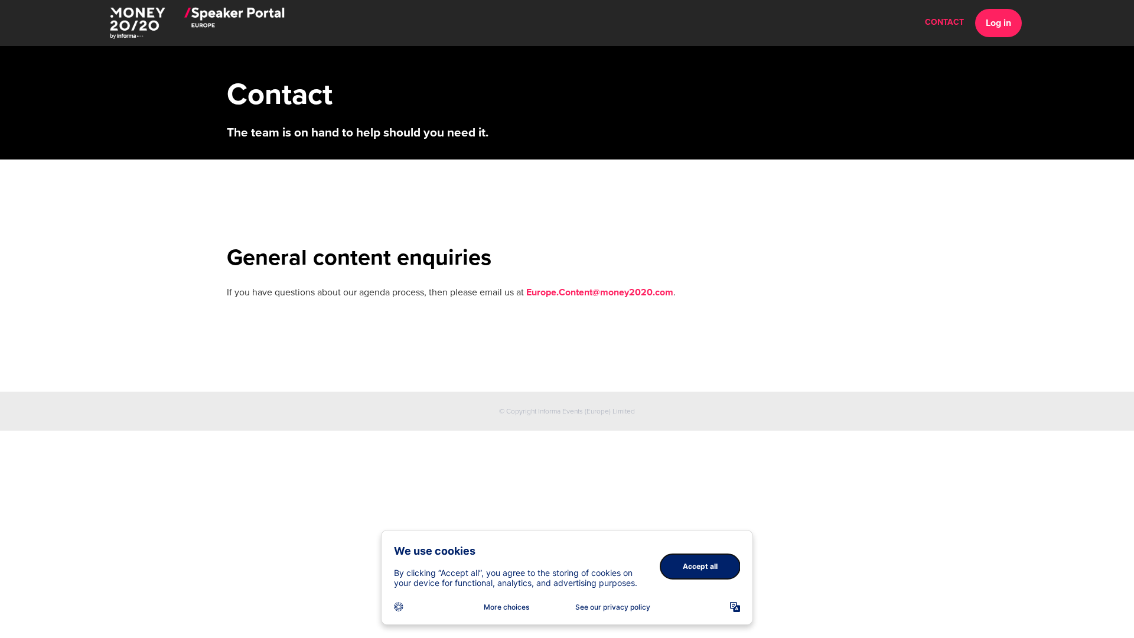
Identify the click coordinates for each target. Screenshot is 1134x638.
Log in (998, 23)
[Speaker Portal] (197, 23)
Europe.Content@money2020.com (599, 292)
